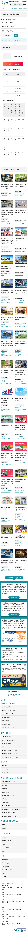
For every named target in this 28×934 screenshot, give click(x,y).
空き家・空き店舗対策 (5, 302)
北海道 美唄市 (18, 324)
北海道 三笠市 (4, 219)
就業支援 (10, 193)
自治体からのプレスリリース (9, 816)
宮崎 (20, 923)
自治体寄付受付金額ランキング (9, 754)
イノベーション (18, 354)
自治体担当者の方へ (6, 717)
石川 (10, 901)
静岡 (3, 903)
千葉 (17, 894)
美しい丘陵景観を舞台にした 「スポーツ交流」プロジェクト (21, 509)
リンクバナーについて (7, 870)
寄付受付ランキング (23, 8)
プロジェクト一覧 (4, 8)
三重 (3, 909)
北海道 (3, 887)
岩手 (11, 887)
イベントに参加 (5, 802)
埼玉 (13, 894)
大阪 (13, 909)
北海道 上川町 (18, 248)
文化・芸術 (8, 355)
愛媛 (3, 918)
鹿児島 (3, 925)
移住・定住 (7, 273)
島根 (6, 916)
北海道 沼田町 (4, 518)
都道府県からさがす (9, 883)
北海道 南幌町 (4, 434)
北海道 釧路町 (18, 379)
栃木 (6, 894)
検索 (16, 35)
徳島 (20, 916)
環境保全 (8, 223)
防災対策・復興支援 (19, 275)
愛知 (6, 903)
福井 (13, 901)
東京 (20, 894)
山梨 (17, 901)
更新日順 (14, 19)
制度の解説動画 (5, 866)
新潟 (3, 901)
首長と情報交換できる (7, 792)
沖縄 (8, 925)
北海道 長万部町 (4, 297)
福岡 (3, 923)
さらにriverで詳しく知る (8, 727)
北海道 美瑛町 (18, 514)
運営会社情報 (5, 859)
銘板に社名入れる (6, 806)
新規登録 (4, 828)
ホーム (3, 700)
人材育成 (24, 220)
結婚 (7, 464)
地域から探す (14, 8)
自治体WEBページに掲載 (8, 795)
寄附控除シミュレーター (8, 724)
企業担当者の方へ (6, 720)
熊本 (13, 923)
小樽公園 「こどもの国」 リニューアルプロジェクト (21, 186)
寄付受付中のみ (7, 36)
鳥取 (3, 916)
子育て (6, 195)
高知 (6, 918)
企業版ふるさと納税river (10, 821)
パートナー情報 (5, 863)
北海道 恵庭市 (4, 247)
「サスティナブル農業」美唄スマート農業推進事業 (21, 343)
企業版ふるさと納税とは (8, 707)
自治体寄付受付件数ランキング (9, 750)
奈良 (20, 909)
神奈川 (3, 896)
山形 (21, 887)
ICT (8, 249)
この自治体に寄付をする (13, 64)
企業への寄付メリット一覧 (8, 782)
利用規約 (4, 877)
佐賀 (6, 923)
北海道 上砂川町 (18, 487)
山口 (17, 916)
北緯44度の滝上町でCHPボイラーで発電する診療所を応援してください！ (21, 455)
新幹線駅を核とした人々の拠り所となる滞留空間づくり (7, 292)
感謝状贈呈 (4, 785)
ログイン (4, 824)
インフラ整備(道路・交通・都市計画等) (20, 382)
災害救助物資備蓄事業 (20, 266)
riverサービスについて (7, 714)
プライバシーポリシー (7, 873)
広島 (13, 916)
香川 (24, 916)
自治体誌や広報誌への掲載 (8, 812)
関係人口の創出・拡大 (19, 194)
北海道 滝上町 (18, 434)
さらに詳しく (14, 597)
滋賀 (6, 909)
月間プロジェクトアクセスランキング (11, 747)
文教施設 (3, 195)
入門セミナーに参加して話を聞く (10, 757)
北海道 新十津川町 (5, 271)
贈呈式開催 (4, 788)
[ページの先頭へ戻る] (24, 926)
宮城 (14, 887)
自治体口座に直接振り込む (8, 743)
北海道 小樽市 (4, 193)
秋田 (18, 887)
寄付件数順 (8, 19)
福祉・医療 (22, 462)
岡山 (10, 916)
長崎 (10, 923)
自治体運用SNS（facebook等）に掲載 (11, 809)
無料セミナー (5, 766)
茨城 (3, 894)
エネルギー (3, 223)
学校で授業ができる (6, 799)
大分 (17, 923)
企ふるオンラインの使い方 (8, 710)
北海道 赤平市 (4, 567)
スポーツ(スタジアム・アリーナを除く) (20, 520)
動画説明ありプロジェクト (8, 736)
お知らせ (4, 762)
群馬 (10, 894)
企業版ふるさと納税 (8, 703)
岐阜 (24, 901)
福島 (3, 889)
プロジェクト (5, 833)
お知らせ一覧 (5, 772)
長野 (20, 901)
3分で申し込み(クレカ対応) (8, 740)
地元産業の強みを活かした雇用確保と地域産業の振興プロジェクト (7, 562)
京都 (10, 909)
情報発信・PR (9, 251)
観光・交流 (17, 195)
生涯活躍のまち (18, 251)
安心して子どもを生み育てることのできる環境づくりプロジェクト (7, 186)
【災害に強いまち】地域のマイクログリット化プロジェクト (21, 292)
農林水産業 (17, 355)
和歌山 (3, 911)
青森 (8, 887)
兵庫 (17, 909)
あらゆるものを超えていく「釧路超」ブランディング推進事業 (7, 400)
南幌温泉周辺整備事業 (6, 425)
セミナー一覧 (5, 769)
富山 (6, 901)
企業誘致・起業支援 (5, 221)
